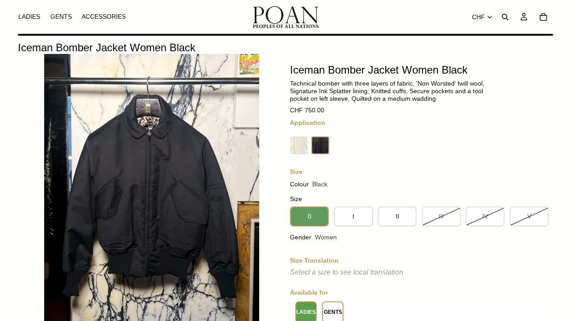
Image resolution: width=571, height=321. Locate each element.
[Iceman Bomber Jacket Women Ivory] (299, 145)
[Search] (505, 17)
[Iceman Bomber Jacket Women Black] (320, 145)
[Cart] (543, 17)
